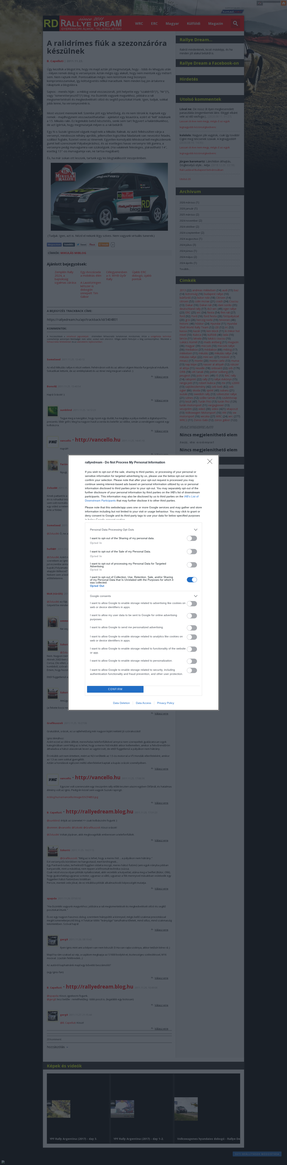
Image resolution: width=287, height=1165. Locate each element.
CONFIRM (115, 689)
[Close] (211, 462)
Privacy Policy (165, 703)
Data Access (143, 703)
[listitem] (143, 530)
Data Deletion (121, 703)
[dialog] (143, 582)
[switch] (192, 538)
